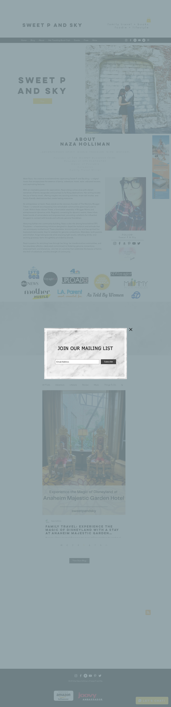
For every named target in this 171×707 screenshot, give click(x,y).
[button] (130, 329)
